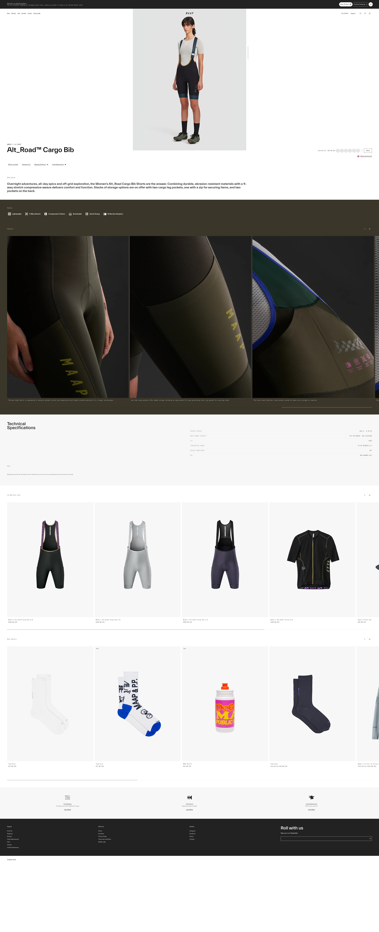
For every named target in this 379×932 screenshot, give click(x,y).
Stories (30, 13)
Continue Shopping (359, 4)
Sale (18, 13)
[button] (52, 847)
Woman (13, 13)
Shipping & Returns (40, 164)
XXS (337, 150)
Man (8, 13)
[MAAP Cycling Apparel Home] (189, 14)
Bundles (24, 13)
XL (358, 150)
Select (368, 150)
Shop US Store (344, 4)
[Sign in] (365, 13)
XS (342, 150)
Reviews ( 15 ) (26, 164)
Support (353, 13)
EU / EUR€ (345, 13)
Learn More (67, 809)
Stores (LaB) (36, 13)
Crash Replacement (58, 164)
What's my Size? (13, 164)
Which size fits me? (366, 156)
